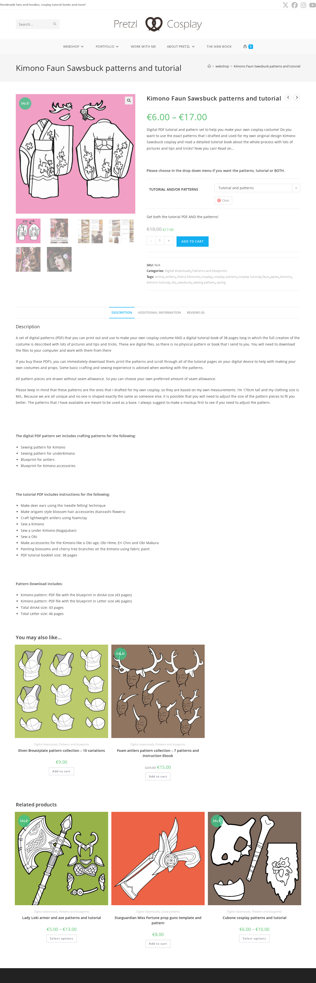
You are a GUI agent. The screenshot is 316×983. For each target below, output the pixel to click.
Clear (225, 200)
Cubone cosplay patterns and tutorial (254, 917)
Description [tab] (122, 312)
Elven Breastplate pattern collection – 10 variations (61, 750)
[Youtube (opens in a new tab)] (312, 5)
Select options (61, 938)
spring (221, 282)
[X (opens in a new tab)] (285, 5)
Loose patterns (170, 911)
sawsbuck (184, 282)
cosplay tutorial (249, 276)
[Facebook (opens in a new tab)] (294, 5)
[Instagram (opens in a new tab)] (303, 5)
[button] (129, 100)
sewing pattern (204, 282)
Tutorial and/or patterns (173, 189)
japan (275, 276)
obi (173, 282)
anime (159, 276)
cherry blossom (188, 276)
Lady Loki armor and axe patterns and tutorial (61, 917)
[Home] (209, 66)
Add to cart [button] (61, 771)
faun (265, 276)
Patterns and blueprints (209, 270)
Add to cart (192, 241)
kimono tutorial (158, 282)
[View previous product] (288, 97)
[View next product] (296, 97)
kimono (286, 276)
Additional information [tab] (159, 312)
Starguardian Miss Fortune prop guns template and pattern (158, 920)
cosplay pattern (225, 276)
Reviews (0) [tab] (195, 312)
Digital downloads (178, 270)
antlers (170, 276)
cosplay (206, 276)
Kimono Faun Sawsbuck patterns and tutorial (267, 66)
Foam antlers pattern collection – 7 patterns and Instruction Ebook (158, 753)
